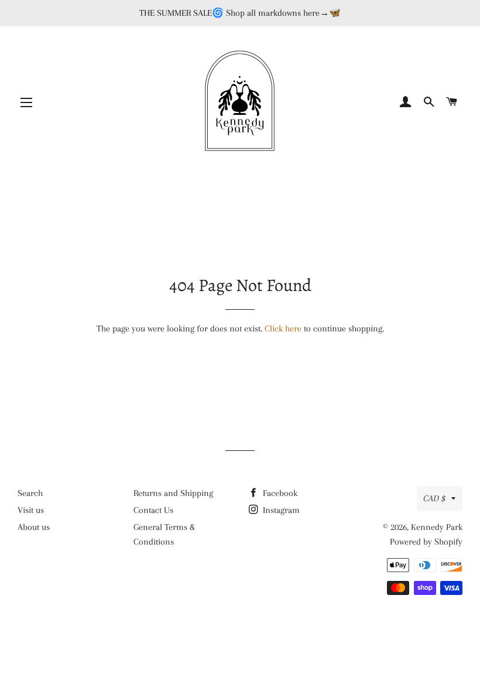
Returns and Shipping (173, 493)
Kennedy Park (436, 527)
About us (34, 527)
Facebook (278, 493)
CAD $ (434, 498)
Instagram (280, 510)
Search (30, 493)
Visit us (31, 510)
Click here (283, 328)
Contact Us (153, 510)
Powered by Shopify (426, 541)
